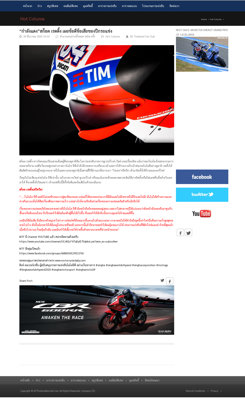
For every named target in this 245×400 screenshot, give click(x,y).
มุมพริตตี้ (88, 6)
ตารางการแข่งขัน (107, 6)
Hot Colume (216, 19)
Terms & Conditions (195, 390)
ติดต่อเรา (174, 6)
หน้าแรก (27, 6)
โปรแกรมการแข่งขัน (153, 6)
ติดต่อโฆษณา (152, 380)
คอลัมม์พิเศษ (70, 6)
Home (204, 19)
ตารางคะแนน (129, 6)
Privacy (214, 390)
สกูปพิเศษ (52, 6)
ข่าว (39, 6)
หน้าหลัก (25, 380)
